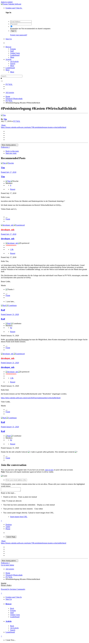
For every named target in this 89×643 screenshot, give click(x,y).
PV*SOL (16, 121)
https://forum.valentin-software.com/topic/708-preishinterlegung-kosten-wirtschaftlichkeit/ (33, 127)
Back (12, 608)
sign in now (49, 470)
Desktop (9, 525)
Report (12, 189)
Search (12, 64)
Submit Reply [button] (11, 537)
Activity (8, 59)
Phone (8, 529)
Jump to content (7, 2)
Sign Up (9, 39)
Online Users (15, 53)
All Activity (14, 61)
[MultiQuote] (6, 217)
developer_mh (7, 238)
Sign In (13, 31)
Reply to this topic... (8, 493)
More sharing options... (9, 145)
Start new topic (11, 153)
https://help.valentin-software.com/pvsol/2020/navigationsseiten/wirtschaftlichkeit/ (31, 398)
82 (11, 328)
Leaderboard (14, 55)
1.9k (11, 249)
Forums (13, 49)
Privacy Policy (6, 585)
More (12, 57)
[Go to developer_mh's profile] (7, 225)
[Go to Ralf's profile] (3, 305)
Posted (8, 172)
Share (3, 125)
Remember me (15, 29)
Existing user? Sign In (14, 8)
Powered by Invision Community (13, 589)
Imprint (3, 583)
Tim (5, 119)
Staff (12, 51)
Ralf (3, 310)
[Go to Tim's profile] (3, 115)
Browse (8, 47)
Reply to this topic (12, 151)
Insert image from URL (18, 517)
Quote (8, 219)
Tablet (8, 527)
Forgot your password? (18, 35)
